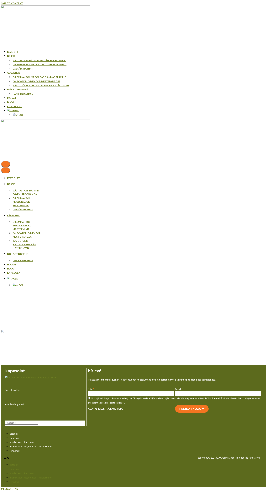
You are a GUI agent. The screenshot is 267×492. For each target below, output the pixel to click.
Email (178, 389)
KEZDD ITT (13, 52)
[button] (69, 458)
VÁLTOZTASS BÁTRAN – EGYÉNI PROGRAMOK (39, 60)
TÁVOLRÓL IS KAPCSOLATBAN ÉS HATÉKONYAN (41, 85)
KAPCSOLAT (14, 106)
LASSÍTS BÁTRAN (23, 68)
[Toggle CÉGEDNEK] (46, 216)
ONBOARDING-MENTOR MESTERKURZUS (36, 81)
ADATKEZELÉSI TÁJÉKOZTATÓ (21, 442)
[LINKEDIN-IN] (10, 412)
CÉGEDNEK (14, 450)
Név (90, 389)
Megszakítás (9, 489)
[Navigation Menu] (5, 164)
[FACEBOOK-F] (6, 412)
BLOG (10, 102)
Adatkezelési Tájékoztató (105, 409)
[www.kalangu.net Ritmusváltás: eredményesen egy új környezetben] (45, 45)
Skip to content (12, 3)
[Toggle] (46, 279)
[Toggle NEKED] (46, 184)
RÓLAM (11, 98)
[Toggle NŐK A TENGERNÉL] (46, 254)
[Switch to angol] (18, 115)
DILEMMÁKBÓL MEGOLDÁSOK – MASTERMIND (39, 64)
